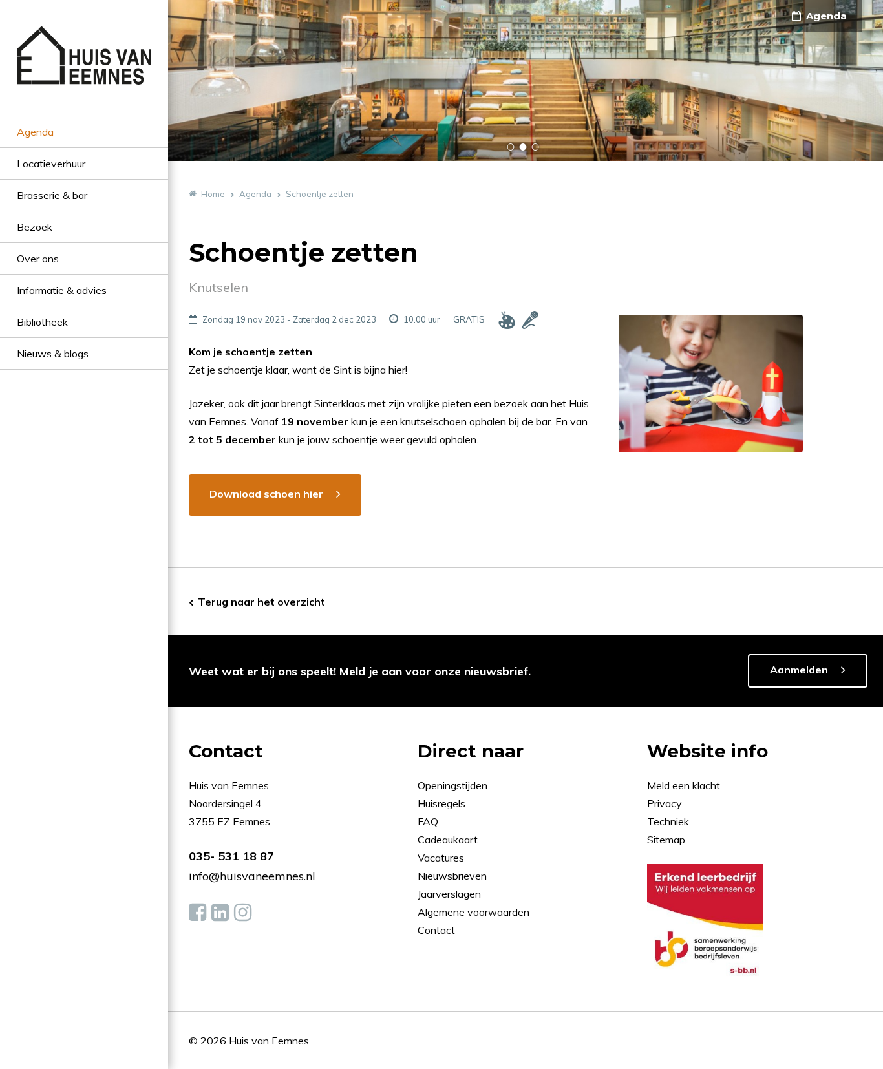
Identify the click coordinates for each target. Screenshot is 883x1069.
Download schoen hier (266, 493)
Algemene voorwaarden (473, 911)
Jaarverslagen (451, 893)
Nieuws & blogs (53, 353)
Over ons (38, 258)
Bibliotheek (42, 321)
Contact (436, 930)
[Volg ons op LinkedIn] (220, 912)
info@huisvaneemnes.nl (252, 876)
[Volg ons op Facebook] (197, 912)
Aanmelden (799, 669)
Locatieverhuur (51, 163)
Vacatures (441, 857)
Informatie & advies (62, 290)
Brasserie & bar (52, 195)
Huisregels (443, 803)
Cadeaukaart (449, 839)
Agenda (35, 131)
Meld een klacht (683, 785)
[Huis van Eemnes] (84, 71)
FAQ (429, 821)
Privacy (664, 803)
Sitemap (666, 839)
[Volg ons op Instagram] (242, 912)
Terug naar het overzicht (261, 601)
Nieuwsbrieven (453, 875)
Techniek (668, 821)
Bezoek (34, 226)
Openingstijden (452, 785)
